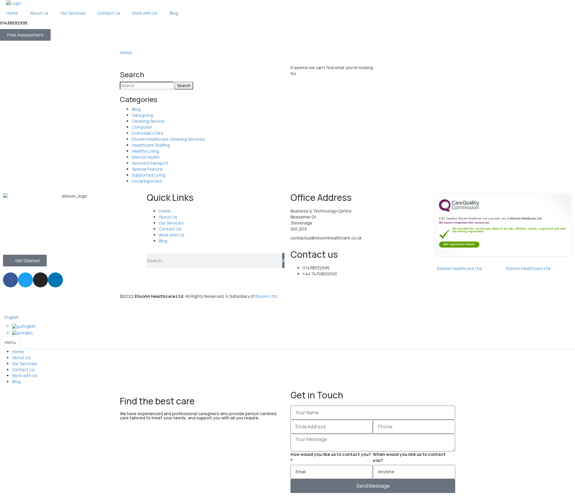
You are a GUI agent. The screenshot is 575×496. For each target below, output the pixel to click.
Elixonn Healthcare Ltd (459, 268)
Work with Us (24, 375)
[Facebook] (10, 279)
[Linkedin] (55, 279)
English (11, 317)
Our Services (24, 363)
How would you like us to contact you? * (330, 457)
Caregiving (142, 115)
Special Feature (147, 169)
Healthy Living (145, 151)
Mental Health (146, 157)
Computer (142, 127)
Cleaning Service (148, 121)
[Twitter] (25, 279)
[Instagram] (40, 279)
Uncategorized (147, 181)
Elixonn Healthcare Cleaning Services (168, 139)
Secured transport (150, 163)
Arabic (27, 333)
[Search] (283, 260)
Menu (10, 342)
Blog (136, 109)
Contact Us (23, 369)
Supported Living (148, 175)
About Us (21, 357)
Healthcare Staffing (151, 145)
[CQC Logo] (459, 210)
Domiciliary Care (148, 133)
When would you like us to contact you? (409, 457)
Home (126, 52)
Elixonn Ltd (266, 296)
